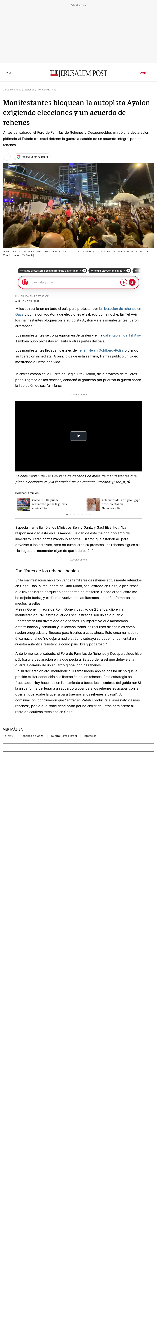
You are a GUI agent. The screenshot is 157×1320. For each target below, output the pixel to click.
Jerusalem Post (12, 89)
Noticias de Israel (47, 89)
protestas (90, 735)
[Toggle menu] (8, 72)
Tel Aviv (8, 735)
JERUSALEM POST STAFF (34, 296)
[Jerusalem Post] (78, 74)
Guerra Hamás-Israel (64, 735)
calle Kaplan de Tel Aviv (121, 335)
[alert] (34, 1276)
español (29, 89)
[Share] (7, 157)
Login (143, 72)
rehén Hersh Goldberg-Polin (100, 350)
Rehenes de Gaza (32, 735)
